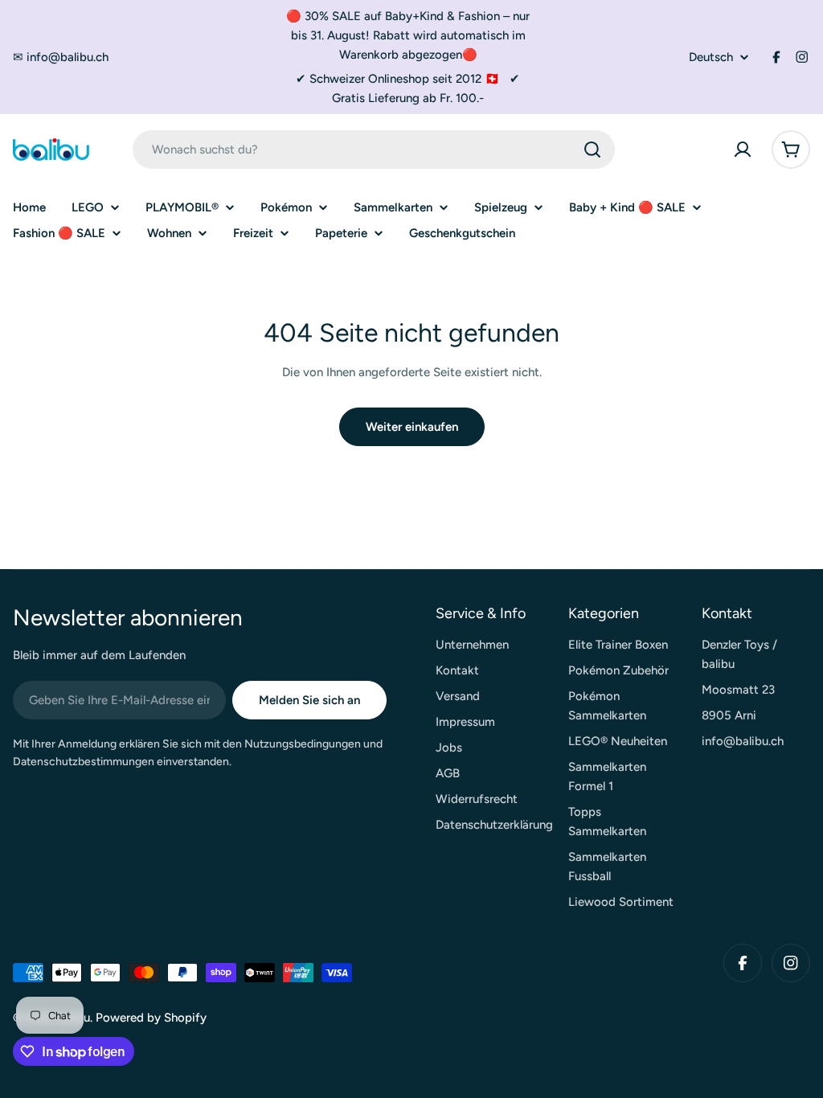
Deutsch (711, 57)
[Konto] (742, 149)
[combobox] (374, 149)
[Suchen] (592, 149)
